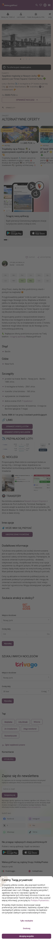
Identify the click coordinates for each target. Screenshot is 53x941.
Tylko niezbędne (26, 921)
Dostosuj (26, 928)
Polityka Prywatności (40, 900)
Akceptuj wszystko (26, 936)
